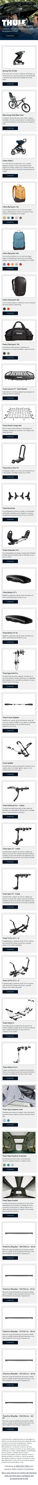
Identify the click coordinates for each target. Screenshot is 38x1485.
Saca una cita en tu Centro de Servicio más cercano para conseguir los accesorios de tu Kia (19, 1476)
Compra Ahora (10, 35)
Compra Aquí (10, 84)
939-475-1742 (22, 1466)
